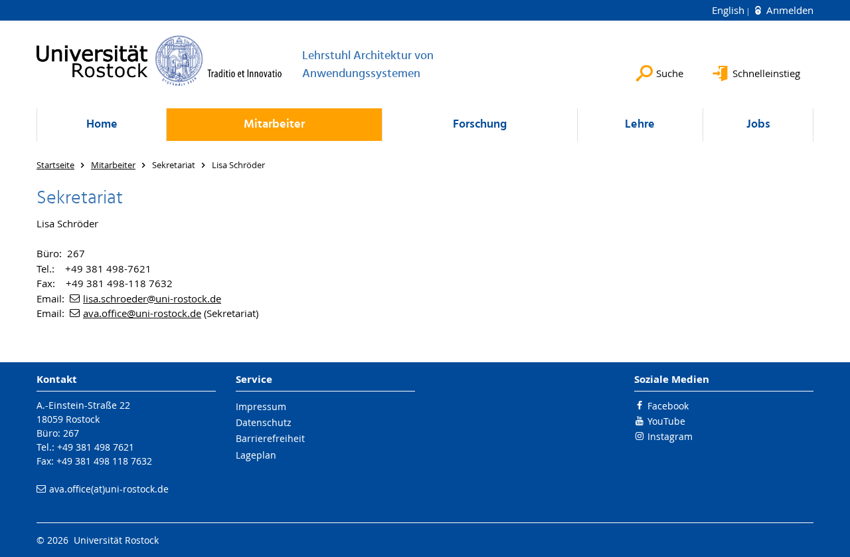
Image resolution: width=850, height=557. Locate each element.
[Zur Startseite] (159, 60)
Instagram (670, 436)
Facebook (668, 405)
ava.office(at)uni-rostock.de (109, 489)
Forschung (480, 124)
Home (102, 124)
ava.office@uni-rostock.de (142, 313)
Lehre (640, 124)
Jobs (758, 124)
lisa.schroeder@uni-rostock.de (152, 298)
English (729, 10)
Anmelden (788, 10)
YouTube (666, 421)
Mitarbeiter (274, 124)
